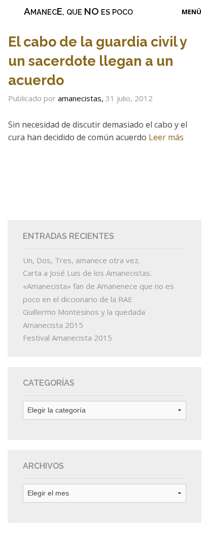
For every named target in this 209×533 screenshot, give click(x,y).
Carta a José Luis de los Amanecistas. (87, 273)
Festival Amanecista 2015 (67, 338)
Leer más (166, 137)
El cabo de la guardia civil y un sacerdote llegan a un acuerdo (97, 61)
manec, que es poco (78, 11)
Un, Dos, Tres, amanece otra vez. (81, 260)
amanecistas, (82, 98)
